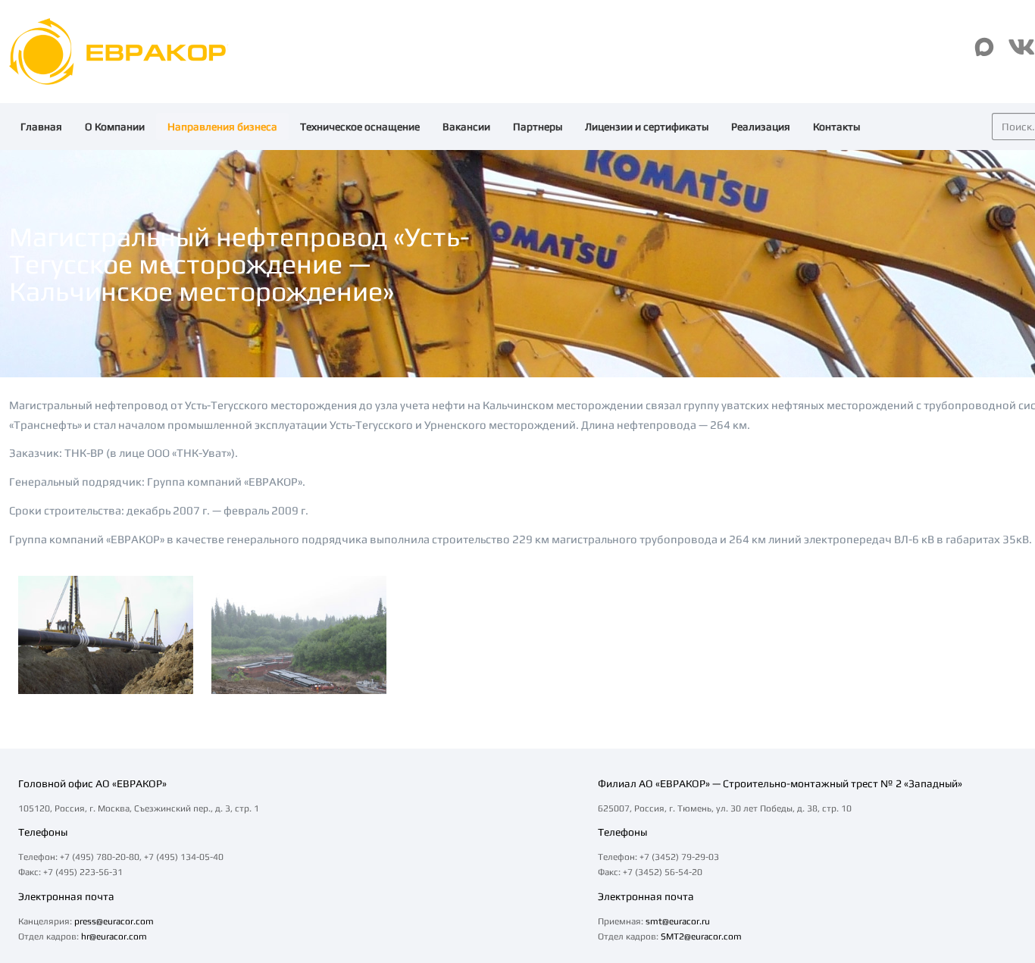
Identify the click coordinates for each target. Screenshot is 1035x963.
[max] (984, 47)
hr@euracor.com (114, 936)
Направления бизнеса (222, 126)
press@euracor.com (114, 921)
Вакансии (466, 126)
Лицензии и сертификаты (646, 126)
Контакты (836, 126)
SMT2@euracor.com (701, 936)
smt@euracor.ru (678, 921)
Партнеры (537, 126)
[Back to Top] (998, 838)
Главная (41, 126)
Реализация (760, 126)
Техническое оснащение (360, 126)
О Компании (115, 126)
